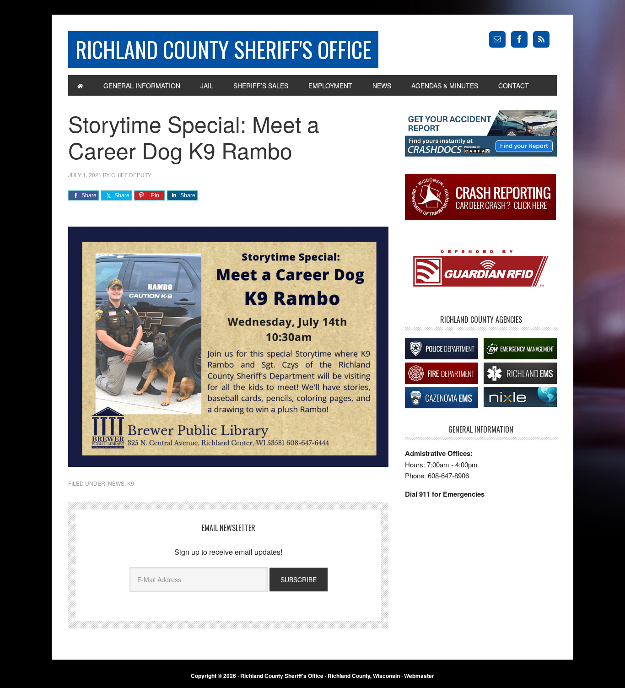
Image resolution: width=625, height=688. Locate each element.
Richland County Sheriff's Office (223, 49)
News (116, 483)
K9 (130, 483)
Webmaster (419, 676)
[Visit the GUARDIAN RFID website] (481, 269)
